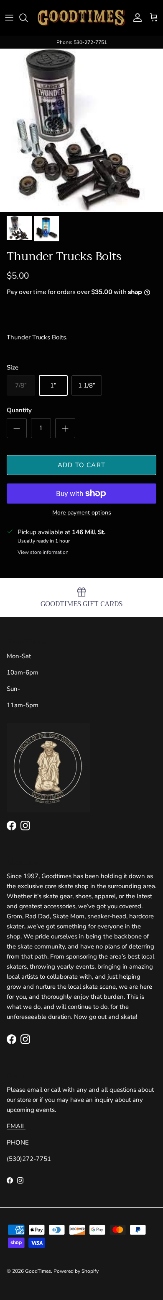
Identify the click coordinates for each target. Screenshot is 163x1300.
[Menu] (9, 17)
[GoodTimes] (81, 17)
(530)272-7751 (29, 1159)
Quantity (19, 410)
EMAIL (16, 1126)
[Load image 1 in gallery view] (81, 130)
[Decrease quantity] (17, 428)
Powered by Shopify (76, 1271)
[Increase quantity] (65, 428)
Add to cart (81, 465)
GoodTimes (38, 1271)
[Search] (27, 17)
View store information (43, 552)
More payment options (81, 513)
